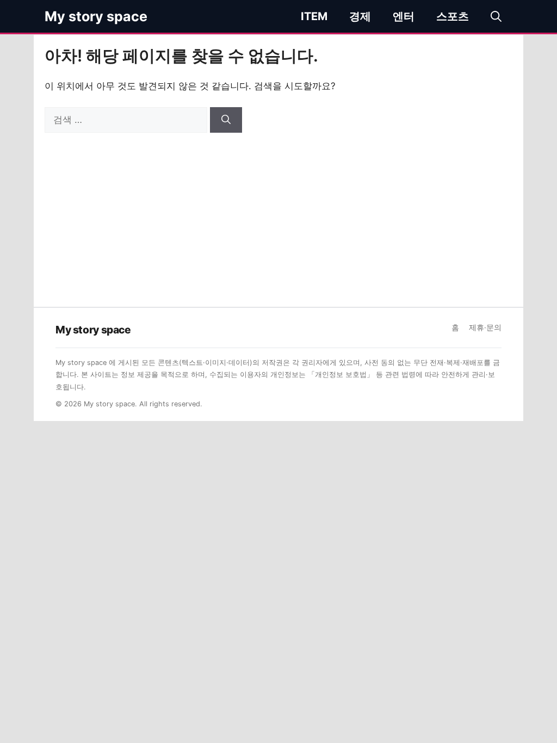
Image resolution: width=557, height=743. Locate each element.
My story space (96, 16)
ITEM (314, 16)
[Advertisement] (278, 214)
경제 (360, 16)
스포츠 (452, 16)
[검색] (226, 120)
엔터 (403, 16)
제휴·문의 (485, 327)
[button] (496, 16)
